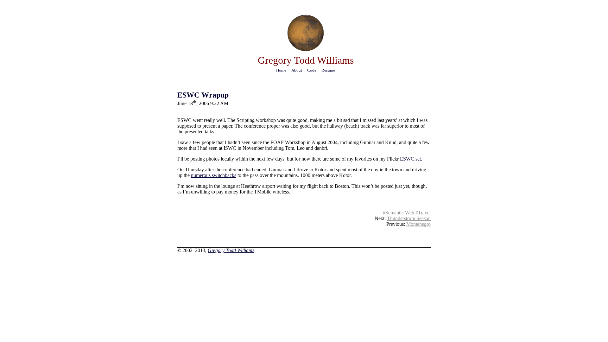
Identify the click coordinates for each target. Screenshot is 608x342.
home (281, 70)
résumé (328, 70)
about (296, 70)
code (311, 70)
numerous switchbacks (213, 175)
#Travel (423, 212)
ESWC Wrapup (203, 95)
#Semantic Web (398, 212)
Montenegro (418, 224)
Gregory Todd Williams (231, 250)
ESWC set (410, 159)
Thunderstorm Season (409, 218)
